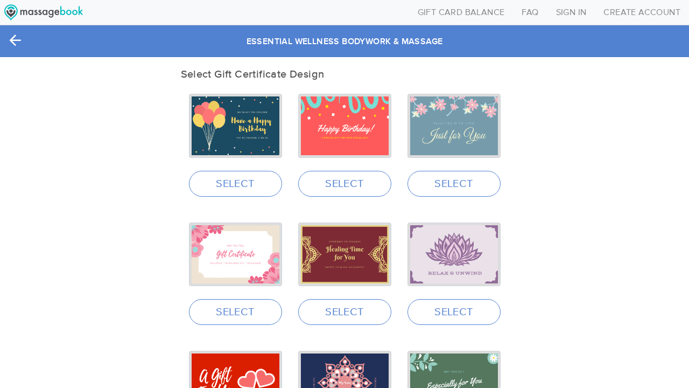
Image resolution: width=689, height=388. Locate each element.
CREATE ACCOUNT (641, 12)
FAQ (530, 12)
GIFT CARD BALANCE (461, 12)
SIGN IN (571, 12)
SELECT (235, 183)
